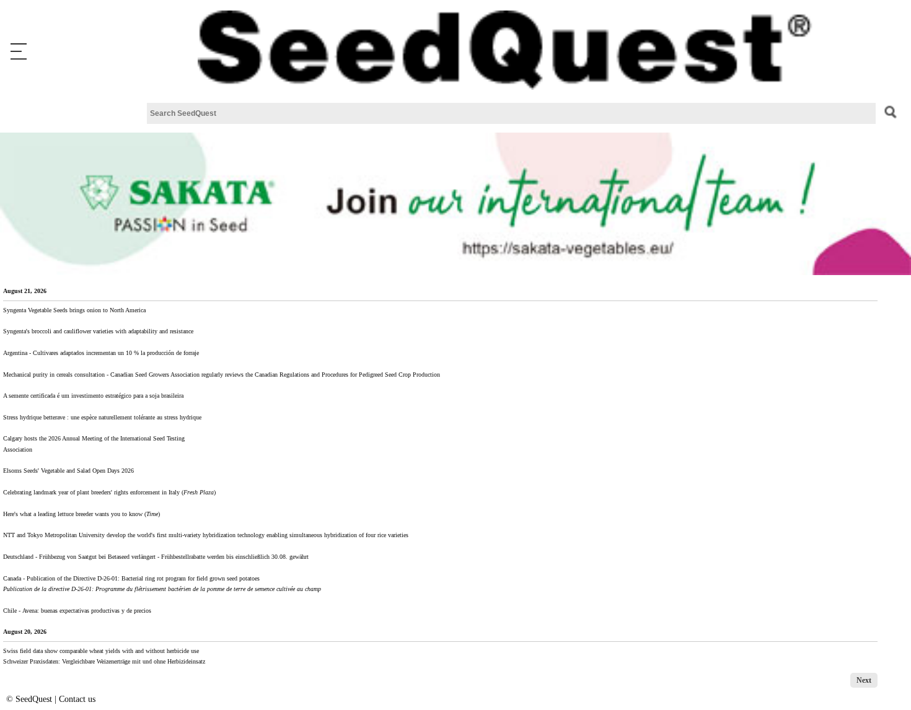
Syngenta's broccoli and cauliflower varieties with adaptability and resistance (98, 331)
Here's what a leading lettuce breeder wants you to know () (81, 514)
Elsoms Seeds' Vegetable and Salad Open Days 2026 (68, 470)
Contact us (77, 699)
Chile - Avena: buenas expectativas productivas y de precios (77, 610)
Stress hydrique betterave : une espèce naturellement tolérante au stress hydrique (102, 417)
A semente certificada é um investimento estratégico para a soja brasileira (93, 395)
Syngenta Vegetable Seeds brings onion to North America (74, 310)
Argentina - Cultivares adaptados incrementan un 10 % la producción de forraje (101, 352)
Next (863, 680)
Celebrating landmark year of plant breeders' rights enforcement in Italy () (109, 492)
